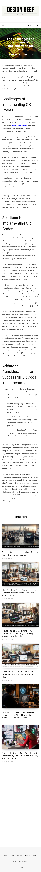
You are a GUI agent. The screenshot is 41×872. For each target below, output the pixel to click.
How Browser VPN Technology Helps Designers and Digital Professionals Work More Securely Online (18, 715)
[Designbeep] (20, 11)
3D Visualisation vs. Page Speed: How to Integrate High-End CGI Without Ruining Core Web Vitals (20, 756)
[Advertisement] (18, 802)
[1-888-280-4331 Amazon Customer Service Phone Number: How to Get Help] (20, 656)
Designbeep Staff (15, 54)
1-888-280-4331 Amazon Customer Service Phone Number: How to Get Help (18, 674)
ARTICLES (20, 33)
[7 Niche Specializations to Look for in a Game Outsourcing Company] (20, 536)
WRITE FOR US (9, 855)
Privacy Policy (31, 855)
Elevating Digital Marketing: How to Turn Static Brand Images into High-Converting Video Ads (18, 633)
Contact (19, 855)
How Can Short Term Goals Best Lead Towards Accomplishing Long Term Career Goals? (19, 593)
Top (21, 867)
